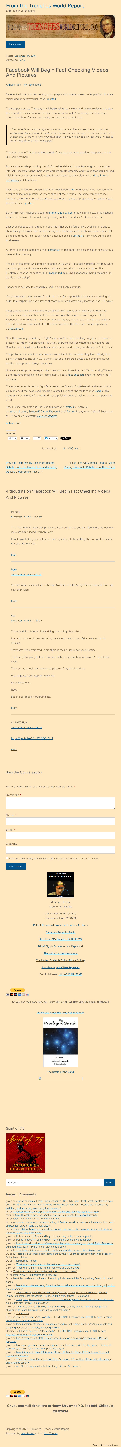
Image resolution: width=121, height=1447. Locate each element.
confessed (54, 249)
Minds (13, 411)
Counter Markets (47, 416)
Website (11, 843)
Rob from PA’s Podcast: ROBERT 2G (60, 939)
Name (10, 815)
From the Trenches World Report (45, 6)
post (16, 328)
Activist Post (13, 423)
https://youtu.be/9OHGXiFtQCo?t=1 (32, 738)
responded (55, 272)
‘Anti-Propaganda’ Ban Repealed (61, 967)
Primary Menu (15, 44)
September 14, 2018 (25, 55)
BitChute (42, 411)
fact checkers (76, 374)
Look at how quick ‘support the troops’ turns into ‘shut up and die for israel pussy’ (58, 1250)
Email (9, 829)
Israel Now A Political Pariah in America (35, 1274)
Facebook (54, 411)
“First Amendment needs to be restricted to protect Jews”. (48, 1264)
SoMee (33, 411)
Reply (14, 555)
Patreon (70, 406)
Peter (14, 569)
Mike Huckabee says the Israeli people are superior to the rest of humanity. (56, 1215)
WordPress (27, 1433)
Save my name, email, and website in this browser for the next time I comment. (54, 858)
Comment (13, 794)
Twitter (70, 411)
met (73, 189)
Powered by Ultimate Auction (106, 1445)
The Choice (22, 1313)
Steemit (22, 411)
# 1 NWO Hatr (71, 448)
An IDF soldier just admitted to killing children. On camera (48, 1366)
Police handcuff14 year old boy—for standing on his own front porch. (54, 1236)
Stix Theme (50, 1433)
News (22, 60)
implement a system (61, 212)
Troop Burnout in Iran (25, 1260)
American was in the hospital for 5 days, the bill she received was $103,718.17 (56, 1211)
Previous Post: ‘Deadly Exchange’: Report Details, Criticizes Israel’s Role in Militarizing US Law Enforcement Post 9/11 (32, 467)
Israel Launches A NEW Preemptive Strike (36, 1218)
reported (51, 98)
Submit (109, 1182)
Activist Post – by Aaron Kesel (23, 84)
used (98, 390)
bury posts (77, 235)
